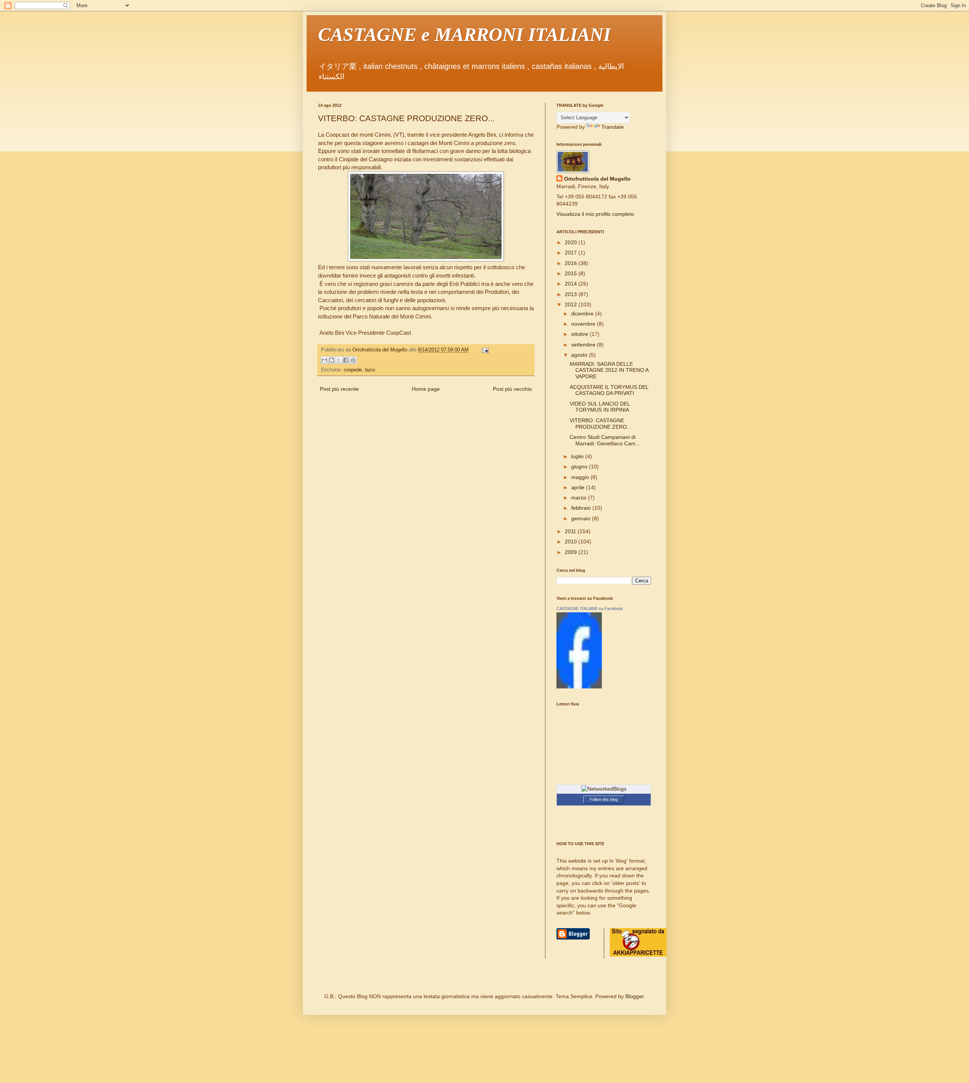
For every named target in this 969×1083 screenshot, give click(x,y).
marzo (579, 498)
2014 (571, 284)
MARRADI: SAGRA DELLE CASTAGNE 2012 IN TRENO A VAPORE (609, 370)
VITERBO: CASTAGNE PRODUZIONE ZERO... (600, 423)
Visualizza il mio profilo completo (595, 214)
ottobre (580, 334)
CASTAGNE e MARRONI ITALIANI (464, 34)
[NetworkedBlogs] (603, 789)
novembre (584, 324)
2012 (571, 304)
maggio (580, 477)
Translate (612, 127)
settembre (584, 345)
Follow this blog (604, 799)
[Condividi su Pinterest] (353, 360)
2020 (571, 242)
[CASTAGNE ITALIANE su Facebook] (579, 687)
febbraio (581, 508)
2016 (571, 263)
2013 (571, 294)
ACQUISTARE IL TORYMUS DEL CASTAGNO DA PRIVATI (609, 390)
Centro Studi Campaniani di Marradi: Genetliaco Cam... (605, 440)
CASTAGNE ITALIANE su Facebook (589, 608)
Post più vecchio (512, 389)
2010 (571, 541)
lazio (370, 370)
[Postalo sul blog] (331, 360)
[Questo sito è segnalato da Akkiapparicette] (638, 955)
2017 (571, 253)
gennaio (581, 518)
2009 (571, 552)
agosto (580, 355)
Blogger (634, 996)
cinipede (353, 370)
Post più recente (339, 389)
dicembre (583, 314)
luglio (578, 456)
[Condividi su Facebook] (346, 360)
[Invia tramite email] (324, 360)
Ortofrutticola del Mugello (597, 179)
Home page (426, 389)
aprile (578, 487)
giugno (580, 466)
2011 (571, 531)
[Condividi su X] (339, 360)
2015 (571, 273)
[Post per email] (484, 350)
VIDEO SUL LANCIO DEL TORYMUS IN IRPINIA (600, 407)
